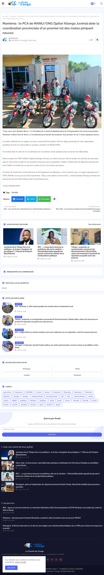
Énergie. (25, 396)
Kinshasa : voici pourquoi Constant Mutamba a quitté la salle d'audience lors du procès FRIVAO (42, 518)
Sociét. (94, 400)
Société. (33, 405)
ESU (62, 396)
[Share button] (54, 199)
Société (13, 16)
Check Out (19, 562)
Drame (38, 392)
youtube (27, 375)
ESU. (69, 396)
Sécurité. (85, 400)
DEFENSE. (29, 392)
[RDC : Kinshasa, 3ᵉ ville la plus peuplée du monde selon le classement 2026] (7, 307)
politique (23, 400)
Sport (41, 405)
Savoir (67, 400)
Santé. (59, 400)
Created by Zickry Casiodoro (71, 569)
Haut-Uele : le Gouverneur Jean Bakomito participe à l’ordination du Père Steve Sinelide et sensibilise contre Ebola (57, 464)
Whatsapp (45, 199)
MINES (14, 400)
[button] (101, 3)
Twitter (32, 199)
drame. (47, 392)
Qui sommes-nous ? (50, 569)
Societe (6, 405)
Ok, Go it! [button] (11, 568)
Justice (90, 396)
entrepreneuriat (37, 396)
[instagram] (56, 559)
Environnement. (51, 396)
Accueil (5, 16)
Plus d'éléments (94, 224)
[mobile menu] (3, 3)
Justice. (6, 400)
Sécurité (76, 400)
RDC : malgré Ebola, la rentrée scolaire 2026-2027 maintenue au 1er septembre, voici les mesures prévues (56, 332)
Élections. (6, 396)
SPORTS (49, 405)
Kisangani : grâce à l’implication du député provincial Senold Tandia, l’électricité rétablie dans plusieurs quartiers (58, 485)
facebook (77, 375)
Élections (88, 392)
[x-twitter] (47, 559)
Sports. (58, 405)
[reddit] (60, 559)
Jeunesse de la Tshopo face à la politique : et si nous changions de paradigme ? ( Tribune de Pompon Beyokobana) (18, 250)
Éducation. (78, 392)
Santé (52, 400)
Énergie (16, 396)
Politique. (43, 400)
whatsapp (26, 369)
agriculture (7, 392)
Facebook (19, 199)
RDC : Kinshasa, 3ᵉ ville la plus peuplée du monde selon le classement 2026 (44, 306)
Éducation (67, 392)
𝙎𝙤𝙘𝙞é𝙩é (24, 405)
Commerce (18, 392)
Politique (33, 400)
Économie (56, 392)
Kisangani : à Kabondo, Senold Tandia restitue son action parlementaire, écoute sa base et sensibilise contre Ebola (56, 346)
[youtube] (52, 559)
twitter (77, 369)
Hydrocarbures (79, 396)
